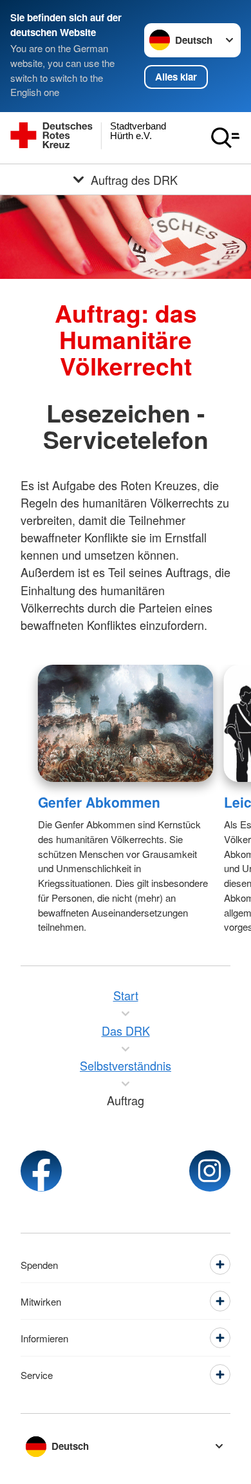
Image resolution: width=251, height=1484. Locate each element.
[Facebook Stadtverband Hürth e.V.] (41, 1171)
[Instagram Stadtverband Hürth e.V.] (209, 1171)
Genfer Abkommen (99, 802)
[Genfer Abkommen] (126, 723)
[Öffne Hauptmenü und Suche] (225, 137)
